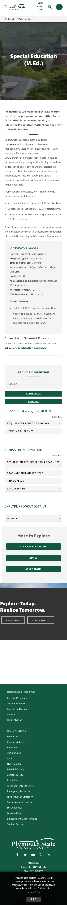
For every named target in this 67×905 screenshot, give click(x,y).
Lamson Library (15, 813)
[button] (57, 417)
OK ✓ (33, 899)
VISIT (41, 3)
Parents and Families (18, 708)
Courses (33, 401)
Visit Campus (40, 620)
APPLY (40, 6)
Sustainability (14, 807)
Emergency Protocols (18, 791)
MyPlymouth (14, 763)
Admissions (33, 393)
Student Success (15, 824)
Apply (33, 557)
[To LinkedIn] (49, 855)
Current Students (16, 703)
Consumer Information (19, 802)
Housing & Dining (16, 741)
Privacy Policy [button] (33, 892)
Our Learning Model (33, 546)
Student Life (13, 736)
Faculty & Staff (14, 719)
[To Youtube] (33, 855)
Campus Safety (15, 774)
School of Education (19, 19)
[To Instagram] (41, 855)
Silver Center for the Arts (20, 785)
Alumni (11, 714)
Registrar (12, 747)
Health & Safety (15, 769)
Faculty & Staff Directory (20, 796)
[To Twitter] (26, 855)
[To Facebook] (18, 855)
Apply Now (13, 620)
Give (41, 9)
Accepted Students (17, 698)
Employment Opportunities (22, 818)
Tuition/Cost (14, 752)
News (10, 758)
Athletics (12, 780)
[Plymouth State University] (15, 7)
